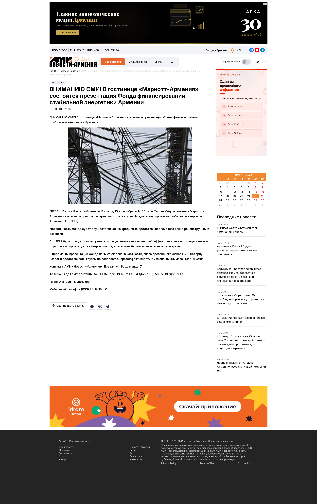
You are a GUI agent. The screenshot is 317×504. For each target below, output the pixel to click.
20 (241, 196)
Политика (64, 450)
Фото (133, 453)
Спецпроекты (138, 61)
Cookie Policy (245, 463)
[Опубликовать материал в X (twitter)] (108, 306)
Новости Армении (140, 447)
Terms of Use (207, 463)
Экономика (65, 453)
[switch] (246, 62)
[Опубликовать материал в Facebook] (92, 306)
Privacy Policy (168, 463)
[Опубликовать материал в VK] (100, 306)
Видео (133, 450)
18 (227, 196)
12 (234, 191)
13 (241, 191)
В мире (63, 459)
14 (248, 191)
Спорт (63, 456)
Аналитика (136, 456)
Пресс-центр (58, 82)
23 (262, 196)
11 (227, 191)
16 (262, 191)
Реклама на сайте (79, 441)
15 (255, 191)
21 (248, 196)
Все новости (113, 61)
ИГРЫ (158, 61)
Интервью (136, 459)
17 (220, 196)
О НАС (63, 441)
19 (234, 196)
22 (255, 196)
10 (220, 191)
